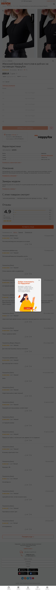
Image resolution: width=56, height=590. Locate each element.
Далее (28, 308)
